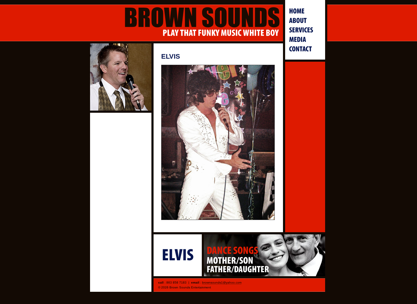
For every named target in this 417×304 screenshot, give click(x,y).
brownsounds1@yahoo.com (221, 282)
